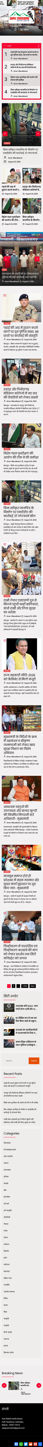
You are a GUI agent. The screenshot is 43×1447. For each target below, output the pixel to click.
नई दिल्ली (7, 1217)
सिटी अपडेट (8, 1332)
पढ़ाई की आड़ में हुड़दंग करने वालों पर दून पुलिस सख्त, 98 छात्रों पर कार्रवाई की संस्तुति (24, 53)
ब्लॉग (5, 1258)
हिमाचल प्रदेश (8, 1352)
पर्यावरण (6, 1244)
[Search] (15, 29)
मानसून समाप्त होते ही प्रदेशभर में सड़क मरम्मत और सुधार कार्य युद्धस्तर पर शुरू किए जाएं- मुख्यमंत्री (21, 882)
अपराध (6, 1163)
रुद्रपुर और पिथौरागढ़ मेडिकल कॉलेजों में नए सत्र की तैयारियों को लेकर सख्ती (23, 66)
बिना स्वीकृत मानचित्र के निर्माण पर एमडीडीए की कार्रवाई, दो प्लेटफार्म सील (24, 91)
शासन (6, 1305)
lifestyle (7, 1143)
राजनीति (6, 1285)
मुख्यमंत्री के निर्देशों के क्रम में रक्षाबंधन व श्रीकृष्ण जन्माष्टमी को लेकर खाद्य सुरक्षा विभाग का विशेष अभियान (20, 745)
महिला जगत (8, 1278)
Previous (5, 133)
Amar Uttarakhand (20, 59)
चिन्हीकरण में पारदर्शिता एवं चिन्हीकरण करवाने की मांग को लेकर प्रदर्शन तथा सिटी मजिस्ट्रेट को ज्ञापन (21, 952)
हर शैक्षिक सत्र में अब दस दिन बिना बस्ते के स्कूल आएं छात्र (26, 1020)
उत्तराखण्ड (7, 143)
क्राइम (4, 269)
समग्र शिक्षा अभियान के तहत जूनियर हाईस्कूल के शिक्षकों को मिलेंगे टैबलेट (27, 1043)
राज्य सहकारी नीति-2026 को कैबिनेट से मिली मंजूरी (20, 677)
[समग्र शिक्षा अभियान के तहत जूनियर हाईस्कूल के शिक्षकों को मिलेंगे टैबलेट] (9, 1043)
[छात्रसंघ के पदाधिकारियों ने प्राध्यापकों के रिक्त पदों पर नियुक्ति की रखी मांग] (9, 1031)
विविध (6, 1298)
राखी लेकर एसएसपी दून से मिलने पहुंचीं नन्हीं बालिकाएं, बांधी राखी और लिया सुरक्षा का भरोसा (21, 606)
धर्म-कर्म (6, 1204)
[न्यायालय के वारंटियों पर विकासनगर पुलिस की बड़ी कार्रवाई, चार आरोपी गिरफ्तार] (21, 259)
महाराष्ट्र (7, 1271)
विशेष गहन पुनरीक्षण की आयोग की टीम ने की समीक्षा (27, 3)
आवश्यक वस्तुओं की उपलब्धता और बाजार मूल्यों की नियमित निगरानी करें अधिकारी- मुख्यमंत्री (20, 813)
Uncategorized (10, 1149)
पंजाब (5, 1231)
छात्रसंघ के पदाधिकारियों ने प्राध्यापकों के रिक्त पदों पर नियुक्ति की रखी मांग (26, 1032)
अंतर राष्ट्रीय (8, 1156)
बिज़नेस (6, 1251)
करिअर (6, 1176)
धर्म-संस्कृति (8, 1210)
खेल (5, 1190)
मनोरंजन (6, 1264)
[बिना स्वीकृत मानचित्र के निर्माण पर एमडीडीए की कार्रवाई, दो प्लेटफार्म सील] (21, 124)
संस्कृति (6, 1319)
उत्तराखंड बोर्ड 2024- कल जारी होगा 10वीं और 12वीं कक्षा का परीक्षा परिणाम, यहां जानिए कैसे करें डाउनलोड (27, 1008)
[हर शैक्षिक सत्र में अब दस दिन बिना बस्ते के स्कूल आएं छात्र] (9, 1019)
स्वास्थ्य (6, 1339)
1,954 (24, 986)
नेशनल (6, 1224)
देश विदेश (7, 1197)
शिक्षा (5, 1312)
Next (38, 133)
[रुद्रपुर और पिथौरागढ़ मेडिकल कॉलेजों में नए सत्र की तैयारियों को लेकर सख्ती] (31, 176)
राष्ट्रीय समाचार (9, 1291)
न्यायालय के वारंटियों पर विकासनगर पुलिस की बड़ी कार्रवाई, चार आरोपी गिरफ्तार (20, 275)
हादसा (6, 1346)
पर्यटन (6, 1237)
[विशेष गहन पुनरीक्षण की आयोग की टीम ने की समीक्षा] (11, 3)
